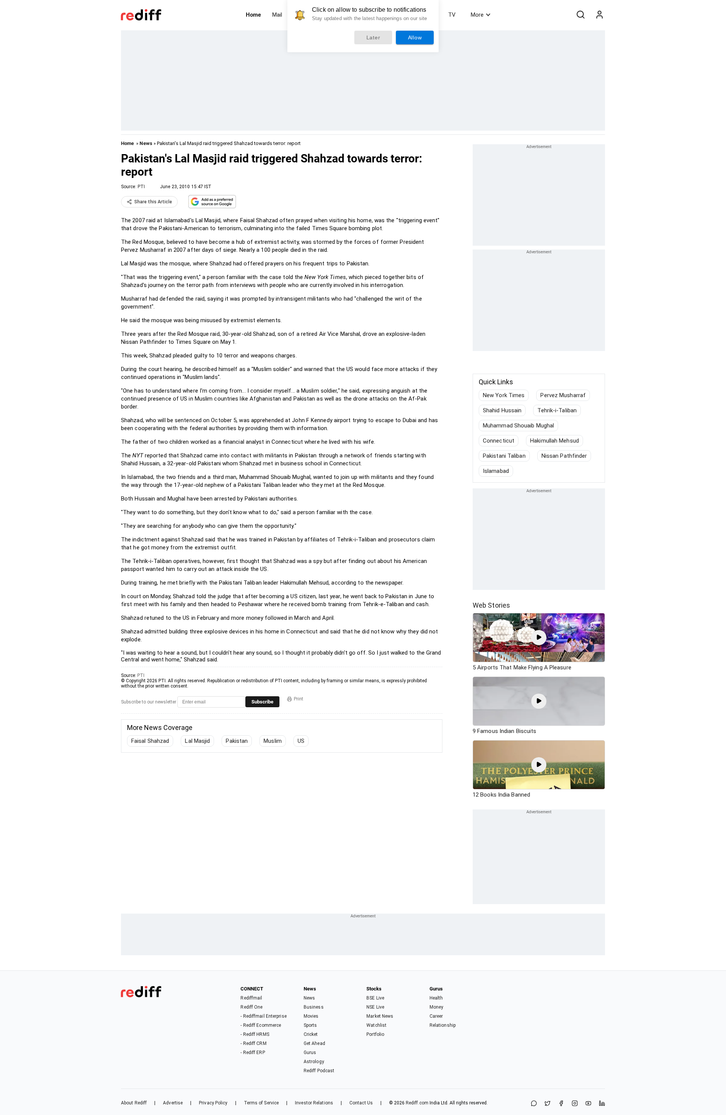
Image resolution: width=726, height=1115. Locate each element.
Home (253, 14)
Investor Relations (314, 1103)
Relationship (443, 1025)
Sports (310, 1025)
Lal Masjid (197, 741)
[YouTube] (588, 1103)
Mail (277, 14)
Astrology (314, 1061)
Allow (415, 37)
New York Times (503, 395)
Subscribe (262, 702)
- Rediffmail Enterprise (263, 1016)
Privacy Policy (213, 1103)
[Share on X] (547, 1103)
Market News (379, 1016)
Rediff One (251, 1007)
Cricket (311, 1034)
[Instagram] (575, 1103)
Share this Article (153, 201)
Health (436, 998)
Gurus (310, 1052)
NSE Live (375, 1007)
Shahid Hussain (502, 410)
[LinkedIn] (602, 1103)
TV (452, 14)
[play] (538, 637)
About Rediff (134, 1103)
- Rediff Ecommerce (260, 1025)
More (477, 14)
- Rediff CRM (253, 1043)
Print (298, 699)
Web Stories (491, 605)
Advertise (173, 1103)
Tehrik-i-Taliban (557, 410)
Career (436, 1016)
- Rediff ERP (252, 1052)
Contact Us (361, 1103)
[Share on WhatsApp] (534, 1103)
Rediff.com (417, 1103)
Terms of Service (261, 1103)
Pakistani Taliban (504, 455)
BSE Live (375, 998)
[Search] (580, 15)
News (146, 143)
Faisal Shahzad (150, 741)
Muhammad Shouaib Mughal (518, 425)
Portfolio (375, 1034)
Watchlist (376, 1025)
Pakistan (237, 741)
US (301, 741)
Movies (311, 1016)
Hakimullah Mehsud (554, 440)
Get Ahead (314, 1043)
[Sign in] (599, 15)
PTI (141, 186)
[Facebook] (561, 1103)
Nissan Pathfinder (564, 455)
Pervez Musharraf (563, 395)
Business (314, 1007)
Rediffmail (251, 998)
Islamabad (496, 471)
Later (373, 37)
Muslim (273, 741)
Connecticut (498, 440)
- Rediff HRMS (254, 1034)
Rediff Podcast (319, 1070)
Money (437, 1007)
